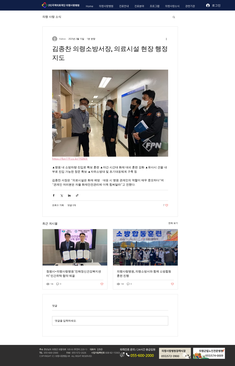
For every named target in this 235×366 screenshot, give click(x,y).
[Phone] (127, 354)
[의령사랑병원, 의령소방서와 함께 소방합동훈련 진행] (145, 247)
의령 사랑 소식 (51, 17)
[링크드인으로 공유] (69, 195)
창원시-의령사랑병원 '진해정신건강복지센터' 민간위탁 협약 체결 (73, 273)
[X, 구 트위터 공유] (61, 195)
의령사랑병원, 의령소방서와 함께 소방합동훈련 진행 (144, 273)
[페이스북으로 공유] (53, 195)
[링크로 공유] (77, 195)
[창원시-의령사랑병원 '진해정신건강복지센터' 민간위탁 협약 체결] (75, 247)
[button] (173, 17)
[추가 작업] (166, 39)
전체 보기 (173, 223)
